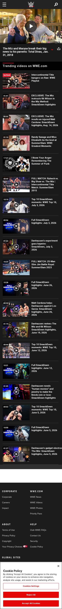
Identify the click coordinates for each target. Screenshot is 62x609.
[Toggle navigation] (4, 4)
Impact (5, 508)
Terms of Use (8, 530)
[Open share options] (58, 48)
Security (34, 541)
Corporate (7, 497)
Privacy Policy (8, 535)
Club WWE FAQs (37, 530)
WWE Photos (36, 508)
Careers (6, 502)
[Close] (58, 566)
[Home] (31, 4)
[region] (31, 585)
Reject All (30, 595)
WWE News (35, 497)
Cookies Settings (31, 586)
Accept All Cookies (31, 603)
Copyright (6, 541)
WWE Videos (36, 502)
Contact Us (35, 535)
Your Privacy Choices (9, 546)
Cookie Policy (36, 546)
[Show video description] (52, 48)
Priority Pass (36, 513)
